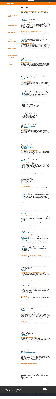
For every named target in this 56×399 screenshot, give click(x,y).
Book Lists (17, 391)
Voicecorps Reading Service (25, 371)
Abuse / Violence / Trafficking (12, 13)
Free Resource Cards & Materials (9, 390)
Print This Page (48, 7)
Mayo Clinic (23, 192)
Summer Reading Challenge (25, 102)
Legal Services (10, 50)
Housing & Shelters (10, 46)
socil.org (22, 345)
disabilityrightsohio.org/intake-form (29, 147)
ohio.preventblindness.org (24, 335)
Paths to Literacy (24, 321)
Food (8, 34)
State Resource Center (24, 264)
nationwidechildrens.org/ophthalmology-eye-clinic (28, 285)
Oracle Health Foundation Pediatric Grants (28, 312)
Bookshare (22, 72)
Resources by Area (18, 389)
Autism (9, 18)
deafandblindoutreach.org (24, 294)
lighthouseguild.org (23, 221)
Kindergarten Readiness (25, 94)
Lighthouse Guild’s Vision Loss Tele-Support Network (30, 215)
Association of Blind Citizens (26, 54)
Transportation (10, 64)
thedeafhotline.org (24, 20)
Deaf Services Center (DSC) (25, 129)
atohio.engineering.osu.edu (24, 52)
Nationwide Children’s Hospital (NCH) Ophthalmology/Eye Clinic (31, 280)
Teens (9, 62)
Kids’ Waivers (23, 209)
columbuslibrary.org (26, 127)
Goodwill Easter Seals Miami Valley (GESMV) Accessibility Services (32, 173)
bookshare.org (23, 79)
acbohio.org (22, 29)
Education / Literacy (10, 27)
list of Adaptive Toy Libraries (43, 48)
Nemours (23, 196)
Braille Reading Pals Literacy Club (26, 248)
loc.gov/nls (22, 260)
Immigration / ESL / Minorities (12, 48)
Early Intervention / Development (12, 25)
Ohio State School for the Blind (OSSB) (27, 304)
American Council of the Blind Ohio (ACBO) (28, 22)
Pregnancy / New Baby (11, 57)
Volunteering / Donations (11, 66)
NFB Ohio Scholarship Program (26, 246)
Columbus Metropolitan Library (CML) (27, 81)
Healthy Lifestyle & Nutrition (12, 41)
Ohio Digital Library (24, 296)
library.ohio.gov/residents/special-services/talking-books (28, 352)
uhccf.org (22, 369)
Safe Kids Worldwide (24, 198)
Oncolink (23, 197)
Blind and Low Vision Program (26, 62)
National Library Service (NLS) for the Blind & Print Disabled (31, 255)
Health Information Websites (25, 186)
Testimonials (6, 388)
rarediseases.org (23, 270)
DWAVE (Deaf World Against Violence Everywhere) (29, 150)
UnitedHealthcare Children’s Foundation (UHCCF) (29, 363)
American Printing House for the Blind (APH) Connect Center (31, 31)
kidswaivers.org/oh (23, 213)
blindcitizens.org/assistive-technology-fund (27, 60)
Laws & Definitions (18, 390)
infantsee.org (23, 207)
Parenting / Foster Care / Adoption (12, 55)
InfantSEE (22, 202)
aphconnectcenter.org (24, 41)
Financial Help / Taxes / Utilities (12, 32)
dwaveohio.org (23, 160)
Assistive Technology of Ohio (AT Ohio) (27, 43)
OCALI (27, 288)
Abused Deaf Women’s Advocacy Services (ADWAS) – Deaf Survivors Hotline (33, 11)
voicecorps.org (23, 379)
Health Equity (10, 39)
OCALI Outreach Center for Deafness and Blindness (29, 287)
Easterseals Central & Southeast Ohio (27, 162)
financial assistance (41, 264)
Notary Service (24, 96)
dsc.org (22, 134)
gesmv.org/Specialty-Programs (25, 184)
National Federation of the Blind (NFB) (27, 234)
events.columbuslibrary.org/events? (30, 126)
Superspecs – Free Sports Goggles (27, 354)
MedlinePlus (23, 194)
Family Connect (24, 39)
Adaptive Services (24, 85)
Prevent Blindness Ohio (25, 327)
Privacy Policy (6, 391)
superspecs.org (23, 361)
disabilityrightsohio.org (24, 148)
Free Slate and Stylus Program (26, 240)
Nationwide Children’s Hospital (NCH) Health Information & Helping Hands (33, 272)
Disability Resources (10, 23)
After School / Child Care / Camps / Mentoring (13, 16)
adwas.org (23, 18)
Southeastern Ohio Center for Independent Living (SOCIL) (30, 337)
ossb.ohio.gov (23, 310)
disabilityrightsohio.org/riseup (29, 146)
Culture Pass (23, 91)
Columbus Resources (19, 388)
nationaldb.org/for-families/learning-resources (27, 232)
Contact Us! (6, 389)
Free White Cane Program (25, 238)
